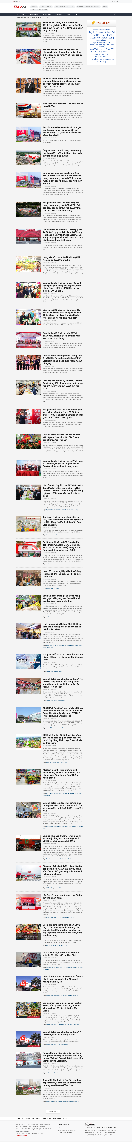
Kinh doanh (47, 1118)
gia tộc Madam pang (103, 37)
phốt (91, 38)
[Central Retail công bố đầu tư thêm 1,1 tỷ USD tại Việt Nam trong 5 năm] (29, 1039)
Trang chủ (19, 1118)
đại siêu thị (63, 762)
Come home (49, 535)
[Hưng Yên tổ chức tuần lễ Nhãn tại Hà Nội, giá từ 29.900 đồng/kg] (29, 264)
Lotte (54, 728)
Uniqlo (80, 645)
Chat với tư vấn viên (65, 1132)
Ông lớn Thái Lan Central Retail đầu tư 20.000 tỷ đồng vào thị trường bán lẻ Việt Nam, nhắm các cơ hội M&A (62, 838)
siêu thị (64, 509)
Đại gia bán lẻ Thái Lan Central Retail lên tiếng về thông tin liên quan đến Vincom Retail (63, 657)
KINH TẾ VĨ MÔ (34, 14)
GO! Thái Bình (50, 967)
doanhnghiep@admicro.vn (69, 1130)
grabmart (61, 1024)
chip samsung (101, 56)
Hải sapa (109, 52)
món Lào (105, 54)
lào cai (72, 917)
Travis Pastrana (98, 30)
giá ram (104, 40)
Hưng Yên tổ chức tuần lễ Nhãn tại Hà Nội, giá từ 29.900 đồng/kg (61, 258)
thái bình (47, 969)
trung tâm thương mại (70, 967)
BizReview (34, 6)
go (59, 1044)
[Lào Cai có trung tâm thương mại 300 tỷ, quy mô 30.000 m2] (29, 902)
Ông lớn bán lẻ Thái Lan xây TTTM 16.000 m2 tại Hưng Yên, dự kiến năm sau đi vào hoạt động (61, 336)
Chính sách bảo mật (21, 1135)
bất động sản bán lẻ (60, 645)
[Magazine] (16, 1)
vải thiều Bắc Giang (73, 1024)
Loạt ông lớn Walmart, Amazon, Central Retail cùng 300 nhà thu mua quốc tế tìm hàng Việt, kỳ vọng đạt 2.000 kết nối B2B (63, 384)
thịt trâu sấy (97, 54)
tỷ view (102, 49)
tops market (49, 509)
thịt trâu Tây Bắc (98, 51)
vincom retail (58, 671)
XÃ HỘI (23, 14)
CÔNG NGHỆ (58, 14)
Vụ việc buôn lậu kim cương (39, 9)
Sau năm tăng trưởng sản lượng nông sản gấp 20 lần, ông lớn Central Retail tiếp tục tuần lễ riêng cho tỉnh (61, 598)
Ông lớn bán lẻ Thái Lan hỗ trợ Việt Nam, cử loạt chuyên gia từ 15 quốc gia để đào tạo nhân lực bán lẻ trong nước (63, 464)
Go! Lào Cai (57, 917)
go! (66, 945)
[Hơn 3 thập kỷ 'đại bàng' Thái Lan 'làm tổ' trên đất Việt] (29, 110)
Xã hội (27, 1118)
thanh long (49, 945)
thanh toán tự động (72, 509)
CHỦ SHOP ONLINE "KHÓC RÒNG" (64, 6)
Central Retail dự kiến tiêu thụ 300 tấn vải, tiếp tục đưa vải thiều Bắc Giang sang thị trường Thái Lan (61, 437)
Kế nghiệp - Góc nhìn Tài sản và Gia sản (88, 6)
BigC (55, 700)
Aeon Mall (49, 728)
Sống (65, 1118)
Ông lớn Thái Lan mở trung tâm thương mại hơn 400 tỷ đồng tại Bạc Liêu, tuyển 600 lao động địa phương (62, 153)
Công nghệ (57, 1118)
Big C (47, 859)
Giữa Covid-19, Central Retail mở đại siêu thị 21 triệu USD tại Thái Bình (61, 954)
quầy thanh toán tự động (69, 826)
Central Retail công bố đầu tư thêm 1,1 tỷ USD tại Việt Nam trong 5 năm (62, 1033)
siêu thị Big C (50, 1101)
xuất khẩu (57, 588)
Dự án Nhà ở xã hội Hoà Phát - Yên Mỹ (102, 46)
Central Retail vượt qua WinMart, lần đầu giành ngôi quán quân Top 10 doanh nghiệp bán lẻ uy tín (63, 979)
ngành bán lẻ (50, 645)
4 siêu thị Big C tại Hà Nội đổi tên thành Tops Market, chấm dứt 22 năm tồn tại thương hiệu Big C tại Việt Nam (62, 1083)
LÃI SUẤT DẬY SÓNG (46, 6)
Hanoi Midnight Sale (55, 793)
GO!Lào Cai (49, 888)
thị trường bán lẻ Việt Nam (66, 859)
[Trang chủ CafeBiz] (17, 14)
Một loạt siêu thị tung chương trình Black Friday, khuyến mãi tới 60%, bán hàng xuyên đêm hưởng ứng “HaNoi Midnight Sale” (61, 774)
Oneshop (101, 61)
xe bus (107, 29)
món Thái (94, 49)
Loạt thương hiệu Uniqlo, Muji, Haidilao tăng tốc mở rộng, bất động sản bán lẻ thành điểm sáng (62, 627)
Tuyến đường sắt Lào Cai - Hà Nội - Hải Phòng (102, 33)
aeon (44, 647)
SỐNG (68, 14)
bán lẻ (77, 1101)
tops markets (65, 1044)
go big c (98, 40)
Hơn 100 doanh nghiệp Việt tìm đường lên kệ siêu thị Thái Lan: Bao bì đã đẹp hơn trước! (62, 574)
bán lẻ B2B (111, 59)
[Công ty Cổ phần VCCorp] (90, 1124)
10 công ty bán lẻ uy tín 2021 (71, 995)
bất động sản (70, 645)
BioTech (105, 6)
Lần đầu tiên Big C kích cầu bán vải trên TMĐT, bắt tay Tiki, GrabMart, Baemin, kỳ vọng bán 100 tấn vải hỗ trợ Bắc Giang (62, 1007)
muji (76, 645)
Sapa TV (110, 49)
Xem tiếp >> (49, 1110)
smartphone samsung (99, 59)
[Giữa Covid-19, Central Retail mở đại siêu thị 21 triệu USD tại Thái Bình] (29, 959)
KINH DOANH (47, 14)
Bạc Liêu (48, 762)
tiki (65, 1024)
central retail (57, 509)
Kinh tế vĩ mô (36, 1118)
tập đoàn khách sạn (102, 42)
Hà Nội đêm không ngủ (74, 793)
